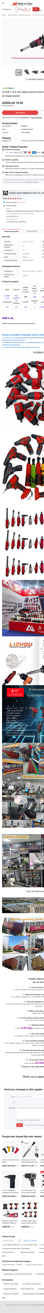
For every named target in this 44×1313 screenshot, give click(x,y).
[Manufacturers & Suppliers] (22, 4)
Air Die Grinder (25, 1248)
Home (3, 15)
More (4, 1298)
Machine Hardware (25, 15)
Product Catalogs (31, 1241)
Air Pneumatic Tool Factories (32, 1284)
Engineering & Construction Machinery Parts (18, 1274)
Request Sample (36, 117)
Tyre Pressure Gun (8, 1252)
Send (19, 1125)
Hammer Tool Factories (11, 1284)
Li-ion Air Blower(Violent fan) (11, 1245)
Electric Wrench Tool (27, 1289)
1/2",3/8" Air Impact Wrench (29, 1245)
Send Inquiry (20, 113)
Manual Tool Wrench (10, 1289)
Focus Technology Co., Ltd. (25, 1305)
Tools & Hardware (12, 15)
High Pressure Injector (28, 1252)
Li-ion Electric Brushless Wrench (11, 1248)
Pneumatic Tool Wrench (11, 1294)
